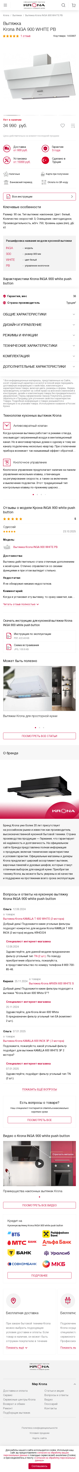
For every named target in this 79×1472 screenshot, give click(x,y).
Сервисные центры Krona (19, 1399)
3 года (56, 150)
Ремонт (8, 1408)
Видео (48, 1399)
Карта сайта (40, 1438)
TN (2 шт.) (40, 956)
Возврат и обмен (14, 1403)
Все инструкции (22, 196)
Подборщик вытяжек (16, 1412)
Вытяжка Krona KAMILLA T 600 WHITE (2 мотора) (33, 918)
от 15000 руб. (21, 161)
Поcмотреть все (39, 1120)
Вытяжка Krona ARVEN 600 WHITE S (51, 983)
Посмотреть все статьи (39, 736)
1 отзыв (25, 35)
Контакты (50, 1408)
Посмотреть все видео (39, 1205)
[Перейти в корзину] (73, 5)
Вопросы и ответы (56, 1395)
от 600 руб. (20, 150)
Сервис (7, 1395)
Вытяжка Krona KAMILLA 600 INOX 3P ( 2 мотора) (33, 1040)
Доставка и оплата (15, 1390)
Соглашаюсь (39, 1466)
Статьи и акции (54, 1390)
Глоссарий (51, 1403)
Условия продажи (39, 1433)
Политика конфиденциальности (40, 1428)
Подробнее (39, 1275)
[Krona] (34, 5)
